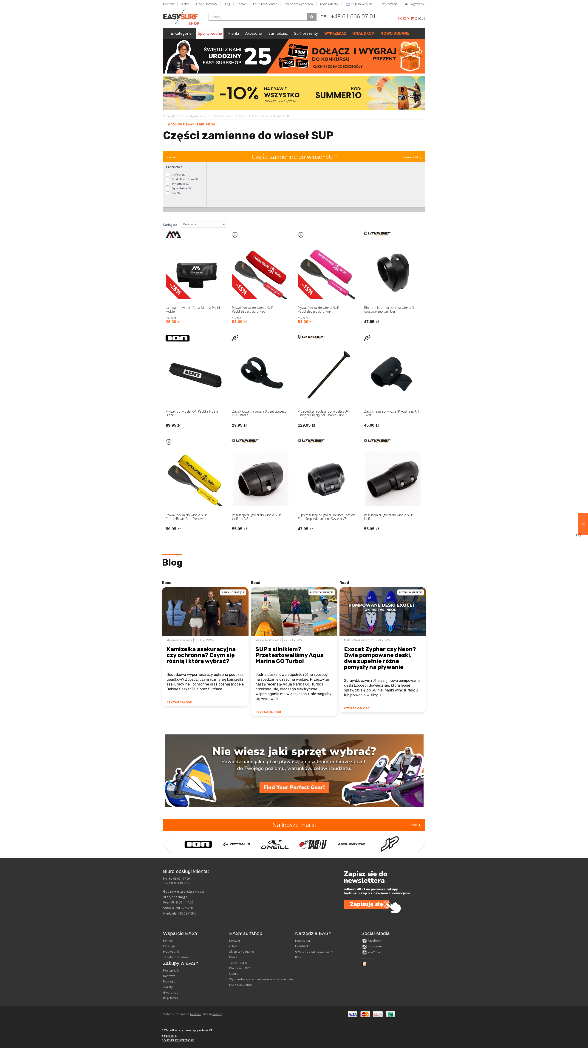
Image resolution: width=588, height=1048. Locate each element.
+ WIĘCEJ (415, 825)
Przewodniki (171, 951)
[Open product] (195, 280)
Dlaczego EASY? (240, 968)
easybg (217, 1014)
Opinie (233, 974)
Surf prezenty (306, 33)
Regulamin (170, 998)
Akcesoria (253, 33)
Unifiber (178, 174)
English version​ (361, 4)
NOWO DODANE (394, 33)
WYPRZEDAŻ (335, 33)
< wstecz (173, 157)
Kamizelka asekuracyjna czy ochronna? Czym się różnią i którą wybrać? (201, 655)
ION (175, 193)
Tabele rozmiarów (175, 957)
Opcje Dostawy (206, 4)
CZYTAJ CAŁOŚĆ (179, 702)
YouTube (374, 952)
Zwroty (168, 987)
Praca (233, 957)
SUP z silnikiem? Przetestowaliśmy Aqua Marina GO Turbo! (289, 655)
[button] (583, 524)
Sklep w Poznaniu (241, 951)
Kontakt (168, 4)
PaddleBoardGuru (184, 179)
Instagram (375, 946)
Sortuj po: (170, 224)
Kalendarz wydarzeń (298, 4)
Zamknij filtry (412, 157)
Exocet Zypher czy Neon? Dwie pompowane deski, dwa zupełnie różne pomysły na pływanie (380, 658)
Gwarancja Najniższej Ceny (314, 951)
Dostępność (171, 970)
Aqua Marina (180, 188)
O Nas (185, 4)
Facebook (374, 940)
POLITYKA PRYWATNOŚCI (178, 1040)
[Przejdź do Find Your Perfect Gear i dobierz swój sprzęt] (294, 770)
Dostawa (169, 976)
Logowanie (417, 4)
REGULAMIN (169, 1036)
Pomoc (241, 4)
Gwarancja (170, 992)
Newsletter (302, 940)
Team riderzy (329, 4)
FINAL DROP (363, 33)
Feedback (302, 946)
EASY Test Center (265, 4)
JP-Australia (180, 183)
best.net (195, 1014)
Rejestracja (390, 4)
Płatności (169, 981)
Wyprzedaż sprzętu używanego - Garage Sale (261, 979)
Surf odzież (278, 33)
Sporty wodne (210, 33)
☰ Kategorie (181, 33)
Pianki (233, 33)
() (420, 18)
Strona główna (172, 116)
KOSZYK (404, 18)
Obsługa (169, 946)
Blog (227, 4)
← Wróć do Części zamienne (189, 124)
